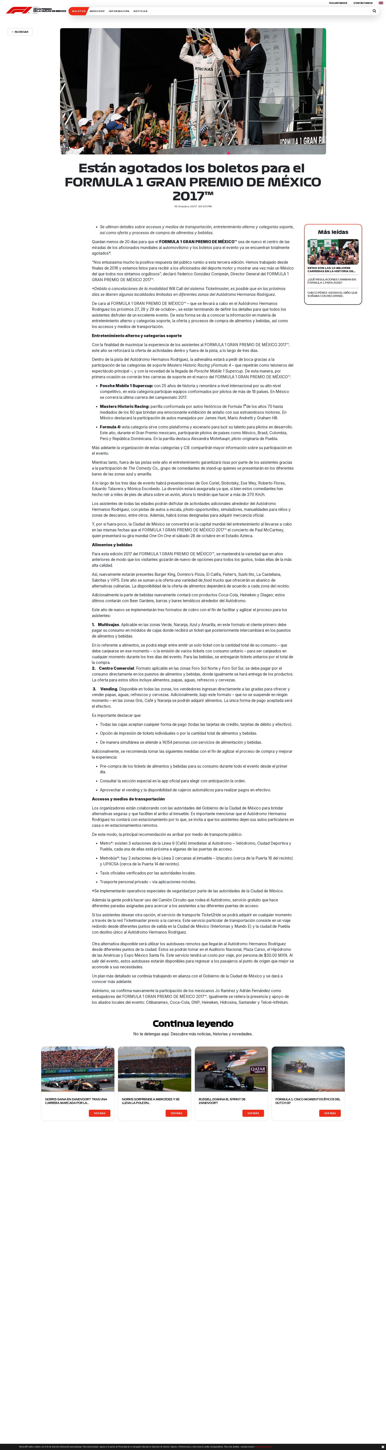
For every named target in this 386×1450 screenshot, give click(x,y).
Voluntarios (338, 3)
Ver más (99, 1113)
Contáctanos (363, 3)
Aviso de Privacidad (263, 1447)
